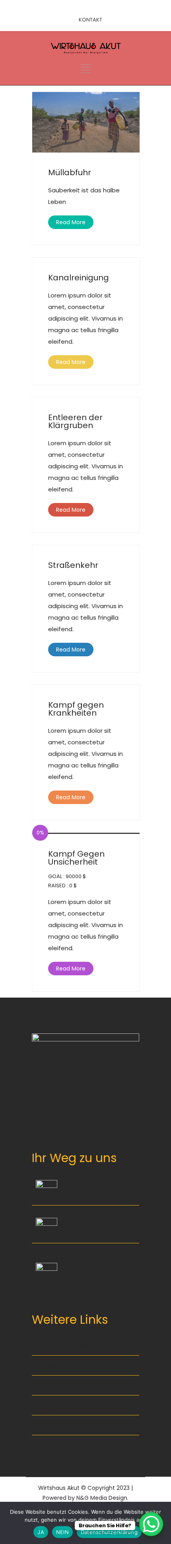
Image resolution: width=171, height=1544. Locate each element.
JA (40, 1532)
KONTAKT (90, 19)
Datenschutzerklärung (68, 1345)
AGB (42, 1425)
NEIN (62, 1532)
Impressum (52, 1365)
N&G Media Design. (102, 1498)
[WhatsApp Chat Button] (151, 1524)
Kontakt (47, 1445)
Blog (42, 1385)
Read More (71, 222)
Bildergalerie (54, 1405)
